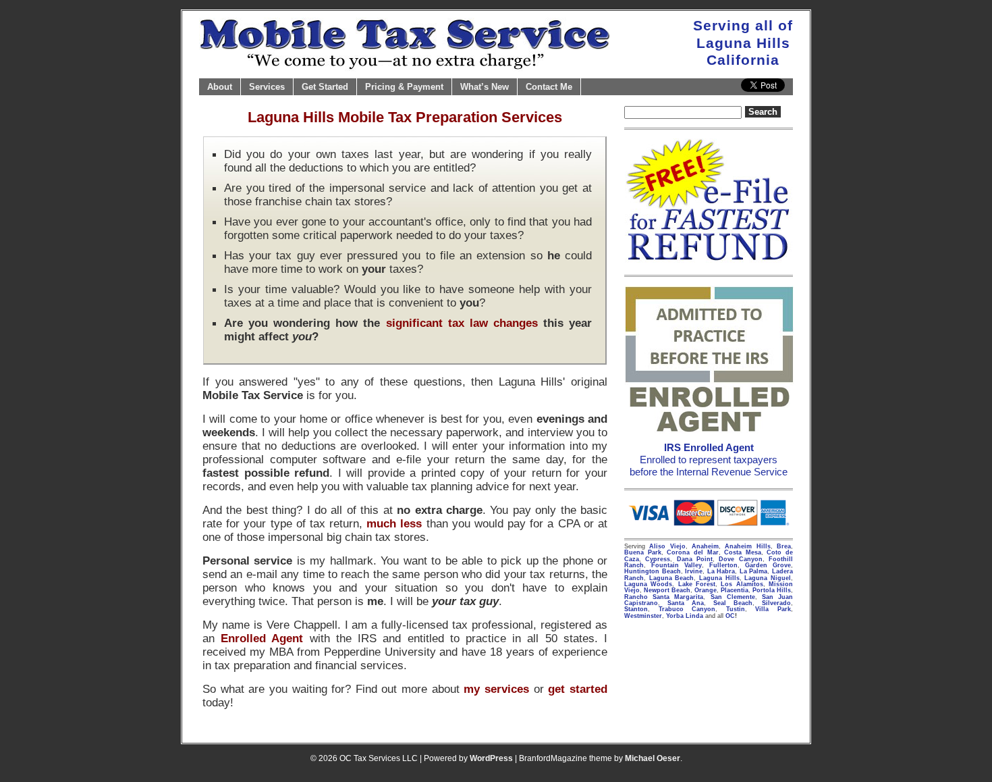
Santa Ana (685, 603)
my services (496, 689)
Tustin (735, 609)
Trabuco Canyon (687, 609)
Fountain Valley (676, 565)
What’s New (484, 87)
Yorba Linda (684, 615)
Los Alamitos (742, 584)
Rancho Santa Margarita (663, 597)
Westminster (643, 615)
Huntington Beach (652, 571)
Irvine (693, 571)
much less (394, 523)
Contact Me (549, 87)
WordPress (491, 758)
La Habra (721, 571)
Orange (705, 590)
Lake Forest (696, 584)
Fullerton (723, 565)
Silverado (776, 603)
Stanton (636, 609)
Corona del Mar (692, 552)
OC (730, 615)
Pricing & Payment (404, 87)
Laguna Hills (719, 578)
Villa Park (773, 609)
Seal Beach (732, 603)
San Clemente (733, 597)
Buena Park (642, 552)
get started (577, 689)
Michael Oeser (652, 758)
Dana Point (695, 559)
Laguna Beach (671, 578)
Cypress (657, 559)
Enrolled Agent (262, 638)
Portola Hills (771, 590)
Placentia (734, 590)
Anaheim (705, 546)
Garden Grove (768, 565)
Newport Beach (667, 590)
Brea (784, 546)
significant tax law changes (462, 323)
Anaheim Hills (747, 546)
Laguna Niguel (767, 578)
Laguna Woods (648, 584)
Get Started (325, 87)
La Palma (754, 571)
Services (267, 87)
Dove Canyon (740, 559)
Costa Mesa (742, 552)
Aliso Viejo (667, 546)
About (219, 87)
